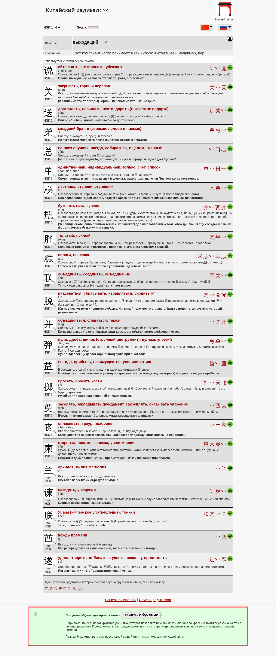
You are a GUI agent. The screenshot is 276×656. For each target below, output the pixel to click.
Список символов (120, 600)
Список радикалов (155, 600)
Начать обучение (140, 615)
